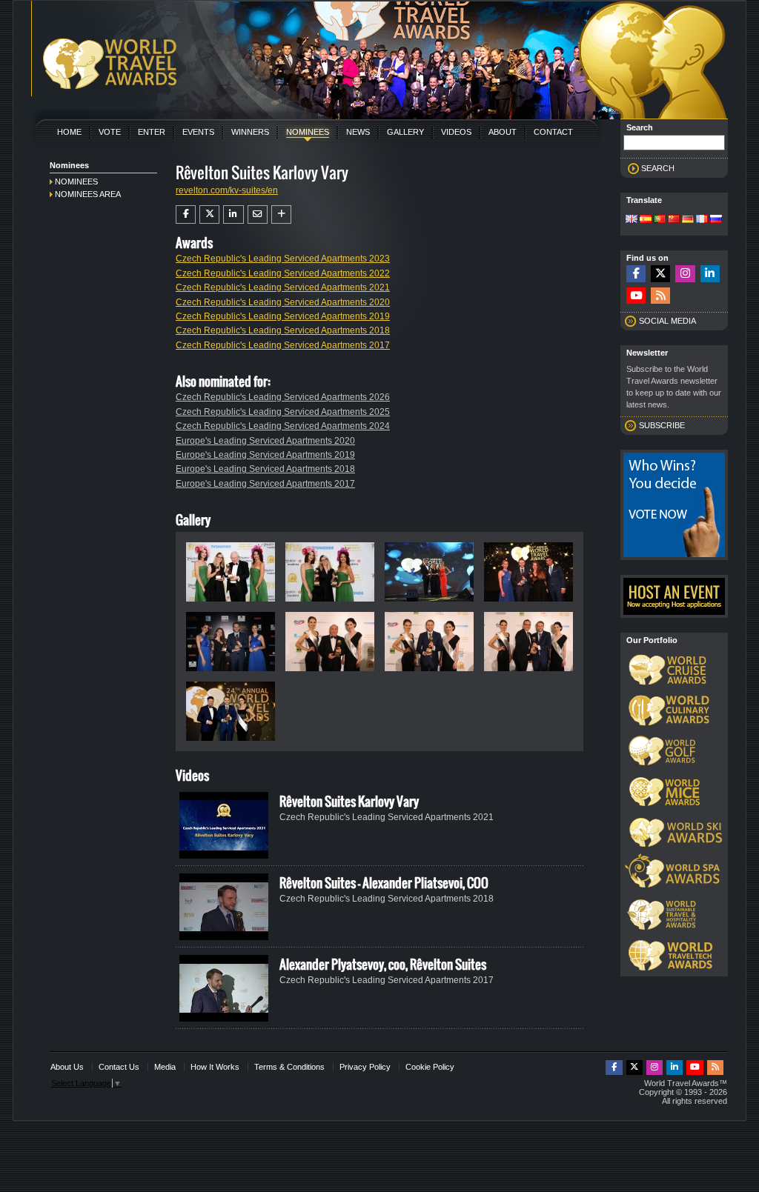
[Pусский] (716, 220)
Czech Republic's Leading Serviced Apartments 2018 (283, 330)
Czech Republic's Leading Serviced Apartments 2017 (283, 345)
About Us (67, 1066)
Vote (110, 131)
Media (165, 1066)
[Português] (660, 220)
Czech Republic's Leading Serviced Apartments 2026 (283, 397)
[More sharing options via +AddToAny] (281, 214)
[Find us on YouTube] (636, 295)
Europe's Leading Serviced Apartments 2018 (265, 469)
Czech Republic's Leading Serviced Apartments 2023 (283, 258)
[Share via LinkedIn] (233, 214)
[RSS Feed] (660, 295)
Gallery (405, 131)
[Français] (702, 220)
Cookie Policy (429, 1066)
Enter (151, 131)
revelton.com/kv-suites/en (227, 190)
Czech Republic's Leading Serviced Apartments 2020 (283, 302)
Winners (250, 131)
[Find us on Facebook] (636, 273)
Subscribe (662, 425)
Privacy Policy (365, 1066)
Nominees (307, 131)
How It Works (214, 1066)
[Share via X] (209, 214)
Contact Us (119, 1066)
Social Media (667, 320)
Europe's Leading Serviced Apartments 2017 (265, 484)
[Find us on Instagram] (685, 273)
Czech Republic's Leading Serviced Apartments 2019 (283, 316)
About (502, 131)
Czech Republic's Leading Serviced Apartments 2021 (283, 287)
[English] (631, 220)
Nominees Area (88, 194)
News (358, 131)
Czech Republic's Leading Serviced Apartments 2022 (283, 273)
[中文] (674, 220)
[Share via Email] (257, 214)
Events (198, 131)
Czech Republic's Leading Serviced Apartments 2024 (283, 426)
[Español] (646, 220)
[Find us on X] (660, 273)
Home (69, 131)
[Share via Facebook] (185, 214)
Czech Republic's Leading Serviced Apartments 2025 (283, 412)
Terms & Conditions (289, 1066)
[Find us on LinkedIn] (710, 273)
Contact (553, 131)
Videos (456, 131)
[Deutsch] (688, 220)
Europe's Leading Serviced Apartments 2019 (265, 455)
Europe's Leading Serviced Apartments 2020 (265, 441)
